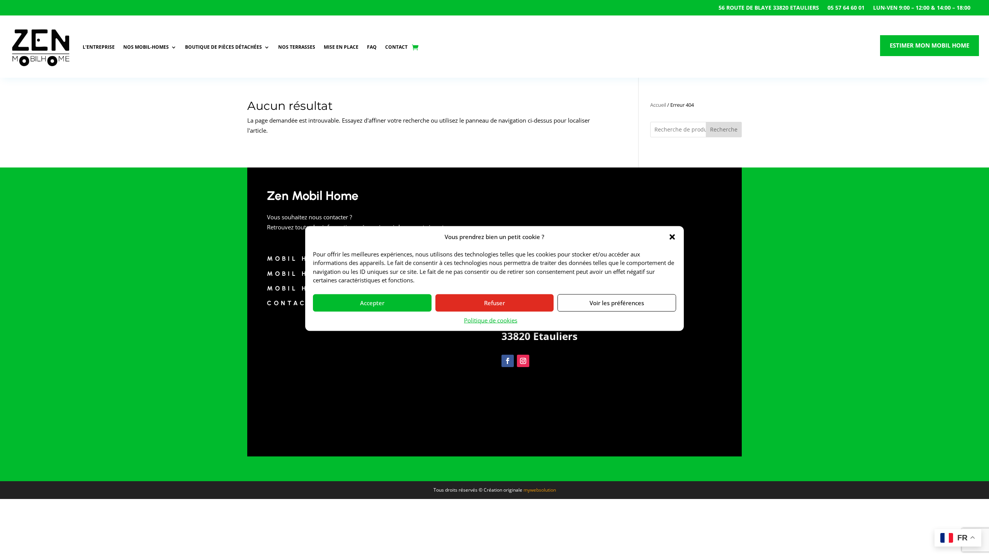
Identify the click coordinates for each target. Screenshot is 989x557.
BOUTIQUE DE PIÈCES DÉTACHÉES (223, 47)
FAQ (372, 47)
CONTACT (396, 47)
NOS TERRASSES (296, 47)
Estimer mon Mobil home (929, 45)
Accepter (372, 303)
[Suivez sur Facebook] (507, 361)
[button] (672, 237)
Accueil (658, 104)
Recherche (724, 129)
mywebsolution (539, 490)
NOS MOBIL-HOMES (146, 47)
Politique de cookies (490, 320)
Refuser (494, 303)
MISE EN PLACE (341, 47)
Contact (290, 303)
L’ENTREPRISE (99, 47)
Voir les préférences (617, 303)
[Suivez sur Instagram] (523, 361)
